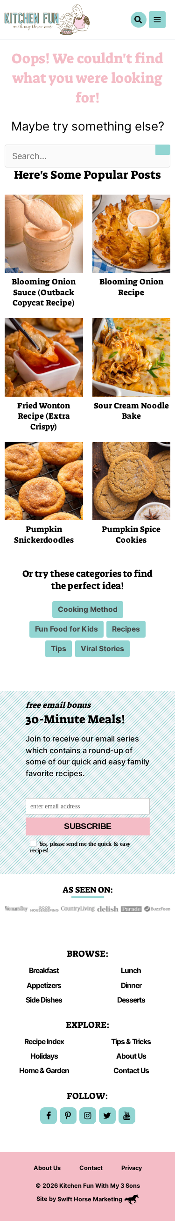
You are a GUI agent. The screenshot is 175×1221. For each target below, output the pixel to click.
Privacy (131, 1167)
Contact (91, 1167)
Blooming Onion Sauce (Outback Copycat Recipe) (44, 292)
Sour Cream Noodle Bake (131, 411)
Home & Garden (44, 1070)
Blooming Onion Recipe (131, 287)
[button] (138, 20)
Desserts (131, 1000)
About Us (131, 1056)
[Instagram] (87, 1115)
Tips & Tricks (131, 1041)
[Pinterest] (68, 1115)
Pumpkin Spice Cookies (131, 534)
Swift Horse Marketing (90, 1199)
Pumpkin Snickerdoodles (44, 534)
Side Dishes (44, 1000)
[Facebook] (48, 1115)
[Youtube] (127, 1115)
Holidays (44, 1056)
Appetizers (44, 985)
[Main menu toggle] (157, 19)
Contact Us (131, 1070)
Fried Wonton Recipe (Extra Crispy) (43, 416)
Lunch (131, 970)
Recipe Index (44, 1041)
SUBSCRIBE (88, 825)
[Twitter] (107, 1115)
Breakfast (44, 970)
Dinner (131, 985)
